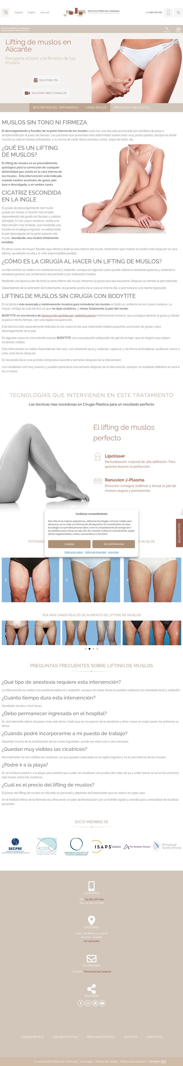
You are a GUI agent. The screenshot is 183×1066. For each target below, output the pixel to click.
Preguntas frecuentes (132, 107)
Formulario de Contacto (97, 971)
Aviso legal (113, 552)
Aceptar (69, 544)
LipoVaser (115, 456)
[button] (178, 12)
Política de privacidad (133, 1061)
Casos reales (96, 107)
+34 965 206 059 (93, 899)
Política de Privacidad (95, 552)
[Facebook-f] (81, 1003)
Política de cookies (74, 552)
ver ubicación (91, 941)
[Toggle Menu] (178, 29)
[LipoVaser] (97, 456)
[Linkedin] (95, 1003)
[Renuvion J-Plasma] (97, 480)
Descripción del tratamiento (55, 107)
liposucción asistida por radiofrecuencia (69, 315)
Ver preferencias (114, 544)
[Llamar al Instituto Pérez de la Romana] (168, 12)
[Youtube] (102, 1003)
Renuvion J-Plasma (124, 480)
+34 (153, 12)
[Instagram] (88, 1003)
